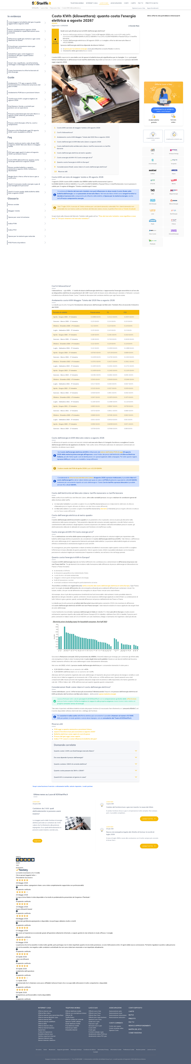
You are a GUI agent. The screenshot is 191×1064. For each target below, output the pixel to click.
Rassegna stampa (76, 1049)
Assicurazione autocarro (117, 1017)
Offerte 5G (68, 1015)
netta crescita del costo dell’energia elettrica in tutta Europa (106, 586)
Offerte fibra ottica (44, 1013)
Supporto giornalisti (63, 1049)
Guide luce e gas (94, 1021)
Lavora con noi (151, 1049)
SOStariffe (35, 8)
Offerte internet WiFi (45, 1019)
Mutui (131, 1015)
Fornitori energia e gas (96, 1032)
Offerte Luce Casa (95, 1013)
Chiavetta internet (71, 1030)
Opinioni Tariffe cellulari (73, 1021)
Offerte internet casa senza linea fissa (50, 1015)
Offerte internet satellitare (46, 1021)
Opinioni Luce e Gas (138, 8)
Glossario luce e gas (95, 1026)
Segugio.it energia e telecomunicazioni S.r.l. (58, 1059)
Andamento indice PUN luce (98, 1034)
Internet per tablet (71, 1028)
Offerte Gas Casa (94, 1015)
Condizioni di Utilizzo (89, 1049)
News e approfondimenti (140, 1026)
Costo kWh (92, 1028)
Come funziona (135, 1033)
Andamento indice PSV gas (98, 1036)
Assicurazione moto (115, 1013)
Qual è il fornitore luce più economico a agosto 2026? (74, 732)
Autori (45, 1049)
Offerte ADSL (42, 1024)
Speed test (41, 1030)
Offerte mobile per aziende (74, 1019)
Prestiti (132, 1018)
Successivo (29, 878)
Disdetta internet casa (45, 1034)
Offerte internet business (46, 1028)
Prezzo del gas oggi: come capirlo (67, 736)
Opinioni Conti (113, 1030)
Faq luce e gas (93, 1024)
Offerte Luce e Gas (95, 1011)
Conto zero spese (115, 1026)
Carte (131, 1011)
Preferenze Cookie (128, 1049)
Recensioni (52, 1049)
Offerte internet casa (45, 1011)
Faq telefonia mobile (72, 1026)
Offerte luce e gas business (97, 1017)
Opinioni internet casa (45, 1038)
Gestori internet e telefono (46, 1040)
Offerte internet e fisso (45, 1026)
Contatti (95, 1052)
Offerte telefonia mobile (73, 1011)
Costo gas (92, 1030)
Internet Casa (44, 1008)
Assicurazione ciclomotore (117, 1015)
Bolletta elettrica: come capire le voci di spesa (72, 734)
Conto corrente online (116, 1028)
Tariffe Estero (69, 1017)
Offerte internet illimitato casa (48, 1017)
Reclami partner (140, 1049)
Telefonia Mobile (72, 1008)
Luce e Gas (44, 8)
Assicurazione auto (115, 1011)
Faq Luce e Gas (55, 8)
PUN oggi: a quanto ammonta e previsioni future (73, 729)
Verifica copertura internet (46, 1036)
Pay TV (131, 1022)
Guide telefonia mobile (72, 1024)
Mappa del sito (135, 1029)
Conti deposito (135, 1008)
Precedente (20, 878)
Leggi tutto (37, 841)
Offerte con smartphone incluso (75, 1013)
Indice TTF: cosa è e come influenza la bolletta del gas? (75, 739)
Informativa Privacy (103, 1049)
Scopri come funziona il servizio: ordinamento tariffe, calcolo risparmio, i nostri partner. (63, 786)
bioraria (104, 509)
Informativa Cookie (115, 1049)
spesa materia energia (107, 694)
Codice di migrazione (45, 1032)
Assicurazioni (115, 1008)
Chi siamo (39, 1049)
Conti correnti (116, 1023)
